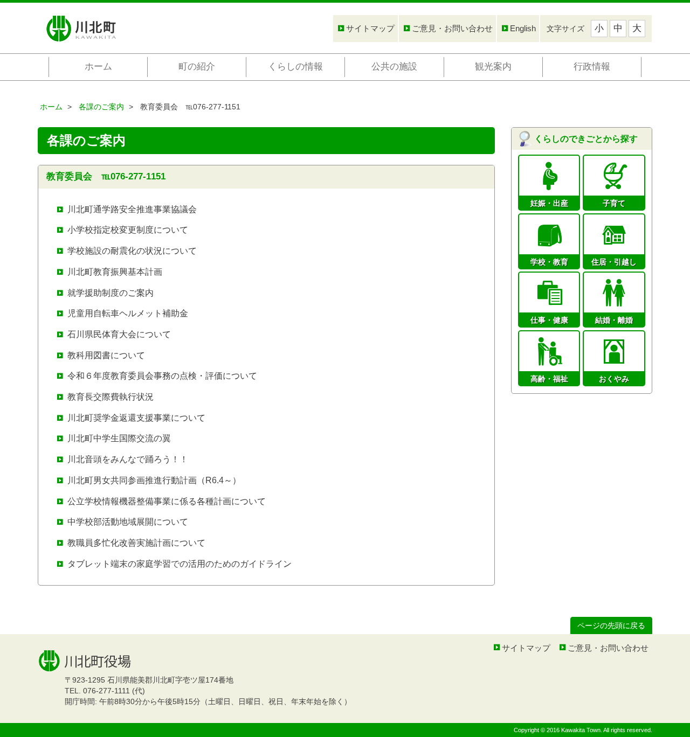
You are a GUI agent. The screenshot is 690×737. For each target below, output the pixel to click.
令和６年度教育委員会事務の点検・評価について (162, 375)
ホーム (98, 66)
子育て (614, 202)
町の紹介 (196, 66)
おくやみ (614, 378)
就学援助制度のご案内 (110, 292)
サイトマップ (370, 28)
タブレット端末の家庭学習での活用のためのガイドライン (179, 563)
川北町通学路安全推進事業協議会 (132, 209)
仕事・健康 (549, 319)
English (523, 28)
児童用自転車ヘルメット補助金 (127, 313)
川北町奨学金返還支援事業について (136, 417)
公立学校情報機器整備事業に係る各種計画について (166, 501)
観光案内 (493, 66)
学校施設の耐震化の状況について (132, 250)
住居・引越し (614, 261)
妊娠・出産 (549, 202)
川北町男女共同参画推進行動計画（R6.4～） (154, 480)
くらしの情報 (295, 66)
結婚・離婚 (614, 319)
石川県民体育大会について (119, 334)
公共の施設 (394, 66)
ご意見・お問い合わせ (452, 28)
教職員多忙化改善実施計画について (136, 542)
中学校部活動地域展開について (127, 521)
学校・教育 (549, 261)
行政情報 (592, 66)
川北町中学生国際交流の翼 (119, 438)
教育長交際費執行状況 (110, 396)
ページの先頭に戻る (611, 625)
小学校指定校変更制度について (127, 229)
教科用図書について (106, 355)
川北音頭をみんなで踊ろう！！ (127, 459)
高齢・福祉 (549, 378)
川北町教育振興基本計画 (114, 271)
